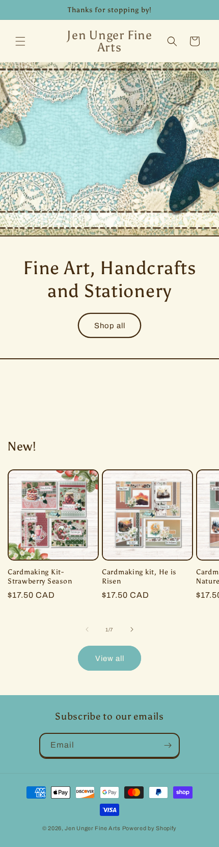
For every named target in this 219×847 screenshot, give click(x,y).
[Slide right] (132, 629)
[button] (20, 41)
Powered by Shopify (149, 828)
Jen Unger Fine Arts (92, 828)
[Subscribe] (167, 745)
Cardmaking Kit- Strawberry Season (40, 576)
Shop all (109, 326)
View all (109, 658)
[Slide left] (87, 629)
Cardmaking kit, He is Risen (139, 576)
